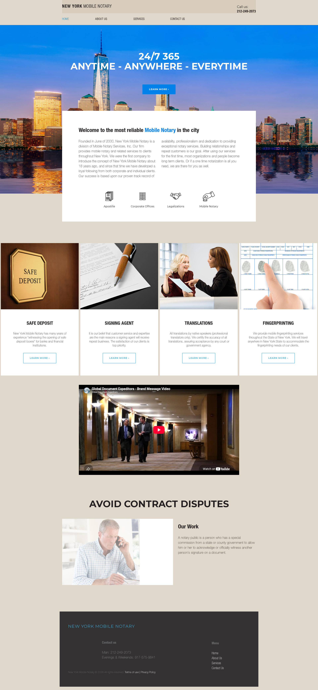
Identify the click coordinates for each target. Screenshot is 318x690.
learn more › (159, 89)
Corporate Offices (142, 206)
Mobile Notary (87, 6)
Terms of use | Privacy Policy (140, 672)
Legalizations (175, 206)
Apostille (109, 206)
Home (65, 19)
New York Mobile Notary (101, 626)
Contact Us (177, 19)
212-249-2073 (246, 11)
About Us (101, 19)
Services (139, 19)
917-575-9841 (145, 658)
